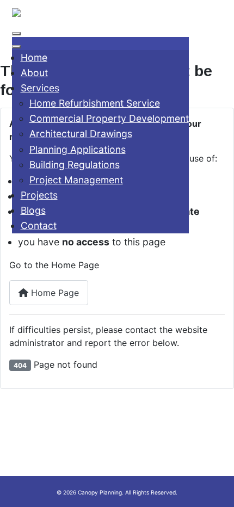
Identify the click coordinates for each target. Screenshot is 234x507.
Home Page (53, 292)
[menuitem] (34, 57)
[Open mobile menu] (16, 33)
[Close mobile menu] (16, 46)
